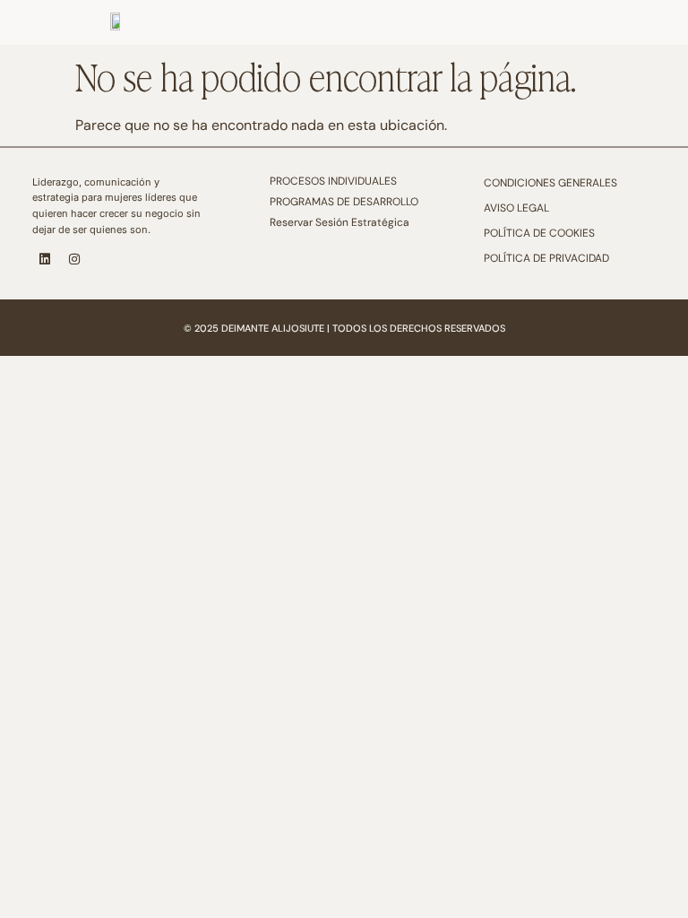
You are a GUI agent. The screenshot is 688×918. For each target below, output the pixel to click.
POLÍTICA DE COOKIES (539, 233)
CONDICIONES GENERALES (550, 183)
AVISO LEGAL (516, 208)
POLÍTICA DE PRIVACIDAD (546, 258)
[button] (663, 16)
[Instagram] (74, 259)
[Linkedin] (44, 259)
